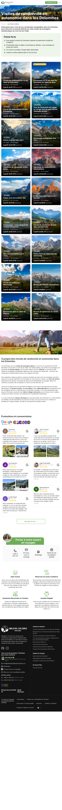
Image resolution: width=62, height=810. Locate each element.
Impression (39, 703)
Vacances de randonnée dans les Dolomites (7, 701)
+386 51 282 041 (15, 555)
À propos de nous (37, 667)
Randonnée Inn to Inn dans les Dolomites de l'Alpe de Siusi (46, 632)
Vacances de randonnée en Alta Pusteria (44, 649)
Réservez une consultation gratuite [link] (51, 555)
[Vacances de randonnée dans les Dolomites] (14, 629)
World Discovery (20, 691)
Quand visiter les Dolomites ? (40, 656)
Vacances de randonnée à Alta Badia (43, 646)
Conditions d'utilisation (51, 703)
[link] (38, 553)
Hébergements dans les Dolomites (42, 658)
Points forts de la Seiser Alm (40, 644)
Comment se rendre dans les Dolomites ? (44, 660)
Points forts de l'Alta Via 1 (39, 642)
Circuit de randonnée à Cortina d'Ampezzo (44, 635)
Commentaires (20, 699)
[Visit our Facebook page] (2, 648)
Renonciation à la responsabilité (25, 703)
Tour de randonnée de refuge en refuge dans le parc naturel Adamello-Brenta (46, 638)
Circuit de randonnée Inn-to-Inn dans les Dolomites (46, 629)
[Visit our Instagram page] (7, 648)
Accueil (3, 24)
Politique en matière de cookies (25, 707)
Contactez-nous (51, 2)
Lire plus (5, 512)
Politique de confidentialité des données (38, 699)
